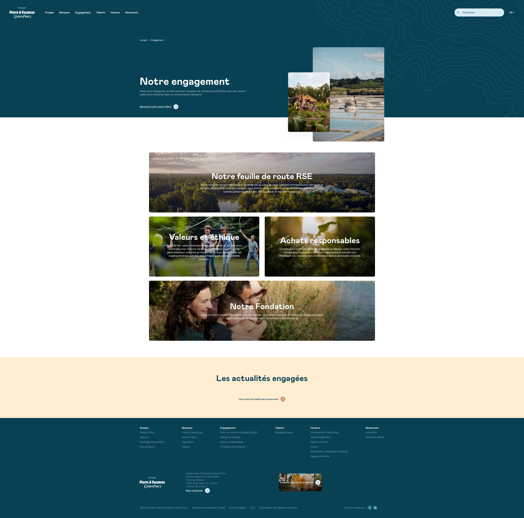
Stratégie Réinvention (152, 442)
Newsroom (372, 427)
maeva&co (188, 442)
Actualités (371, 432)
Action (314, 446)
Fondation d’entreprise (232, 446)
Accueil (143, 40)
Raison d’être (147, 432)
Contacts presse (375, 437)
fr (511, 12)
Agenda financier (320, 456)
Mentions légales (237, 507)
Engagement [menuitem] (83, 12)
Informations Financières (324, 432)
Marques (187, 427)
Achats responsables (232, 442)
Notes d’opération (321, 437)
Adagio (186, 446)
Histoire (144, 437)
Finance (315, 427)
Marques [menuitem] (64, 12)
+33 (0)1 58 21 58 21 (196, 486)
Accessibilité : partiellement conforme (278, 507)
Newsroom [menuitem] (131, 12)
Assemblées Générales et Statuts (329, 451)
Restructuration (319, 442)
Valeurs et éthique (230, 437)
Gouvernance (147, 446)
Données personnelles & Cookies (208, 507)
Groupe (144, 427)
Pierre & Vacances (192, 432)
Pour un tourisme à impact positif (238, 432)
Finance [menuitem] (115, 12)
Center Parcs (189, 437)
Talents (279, 427)
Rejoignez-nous (284, 432)
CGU (252, 507)
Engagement (228, 427)
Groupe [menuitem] (49, 12)
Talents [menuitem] (100, 12)
